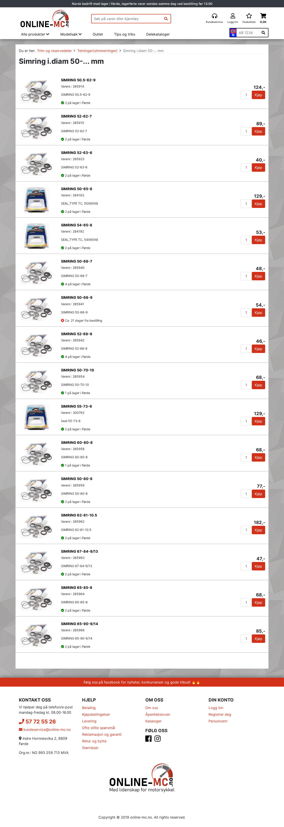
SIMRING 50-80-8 (77, 478)
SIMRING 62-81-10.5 (79, 515)
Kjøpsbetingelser (96, 714)
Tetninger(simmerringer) (97, 50)
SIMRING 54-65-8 (76, 225)
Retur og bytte (94, 741)
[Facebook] (148, 740)
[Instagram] (157, 740)
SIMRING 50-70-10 (77, 370)
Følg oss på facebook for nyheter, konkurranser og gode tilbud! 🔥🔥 (142, 682)
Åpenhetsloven (157, 714)
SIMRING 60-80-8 (77, 442)
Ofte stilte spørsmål (98, 727)
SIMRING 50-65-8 (76, 189)
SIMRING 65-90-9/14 (79, 624)
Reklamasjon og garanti (102, 734)
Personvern (218, 721)
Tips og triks (124, 34)
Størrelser (90, 747)
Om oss (151, 707)
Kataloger (153, 721)
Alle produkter (33, 34)
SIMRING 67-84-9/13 (79, 551)
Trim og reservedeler (54, 50)
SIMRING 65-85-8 (76, 587)
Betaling (89, 707)
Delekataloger (158, 34)
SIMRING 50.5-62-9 (78, 80)
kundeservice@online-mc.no (46, 729)
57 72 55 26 (40, 721)
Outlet (98, 34)
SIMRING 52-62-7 (76, 116)
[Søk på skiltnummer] (263, 33)
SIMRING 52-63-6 (76, 152)
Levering (89, 721)
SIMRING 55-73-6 (76, 406)
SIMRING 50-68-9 (77, 297)
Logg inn (216, 707)
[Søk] (166, 19)
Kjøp (258, 95)
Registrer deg (220, 714)
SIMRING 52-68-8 (76, 334)
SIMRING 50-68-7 (76, 261)
